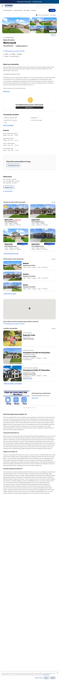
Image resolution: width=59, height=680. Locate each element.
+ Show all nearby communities (12, 383)
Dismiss (53, 677)
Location (33, 10)
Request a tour (9, 187)
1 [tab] (24, 408)
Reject (46, 677)
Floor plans (26, 10)
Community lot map (13, 165)
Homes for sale (18, 10)
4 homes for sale (27, 378)
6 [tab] (35, 408)
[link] (15, 25)
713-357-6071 (8, 191)
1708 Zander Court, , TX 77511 (14, 51)
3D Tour (53, 35)
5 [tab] (33, 408)
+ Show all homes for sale (10, 253)
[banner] (29, 2)
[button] (52, 10)
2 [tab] (26, 408)
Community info (7, 10)
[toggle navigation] (2, 5)
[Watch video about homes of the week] (29, 100)
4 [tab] (31, 408)
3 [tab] (28, 408)
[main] (29, 346)
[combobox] (46, 5)
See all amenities (8, 125)
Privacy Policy (46, 674)
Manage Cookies (39, 677)
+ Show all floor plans (9, 293)
